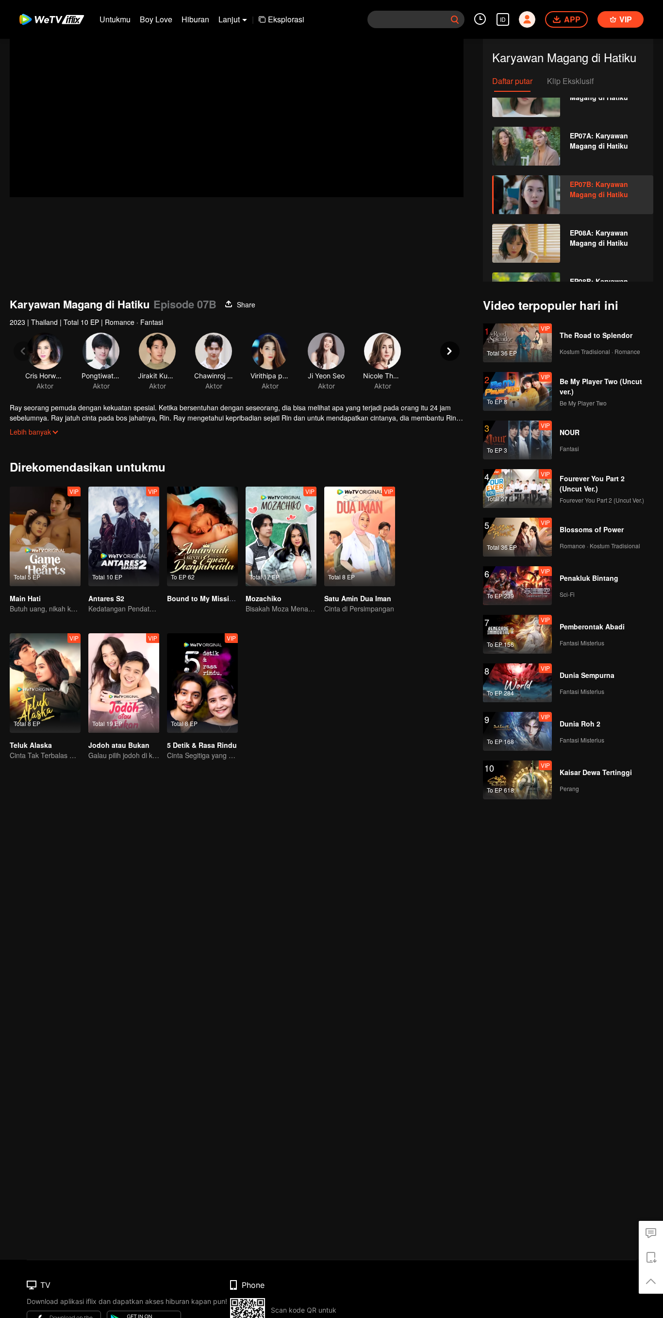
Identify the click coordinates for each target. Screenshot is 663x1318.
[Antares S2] (123, 536)
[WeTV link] (52, 19)
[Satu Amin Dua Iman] (359, 536)
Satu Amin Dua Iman (357, 598)
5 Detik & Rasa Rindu (202, 745)
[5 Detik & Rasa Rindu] (202, 683)
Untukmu (115, 19)
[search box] (455, 19)
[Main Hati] (45, 536)
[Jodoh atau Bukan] (123, 683)
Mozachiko (264, 598)
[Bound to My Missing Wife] (202, 536)
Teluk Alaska (31, 745)
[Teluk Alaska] (45, 683)
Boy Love (156, 19)
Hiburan (195, 19)
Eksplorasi (286, 19)
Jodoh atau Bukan (118, 745)
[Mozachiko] (281, 536)
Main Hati (25, 598)
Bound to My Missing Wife (210, 598)
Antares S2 (106, 598)
